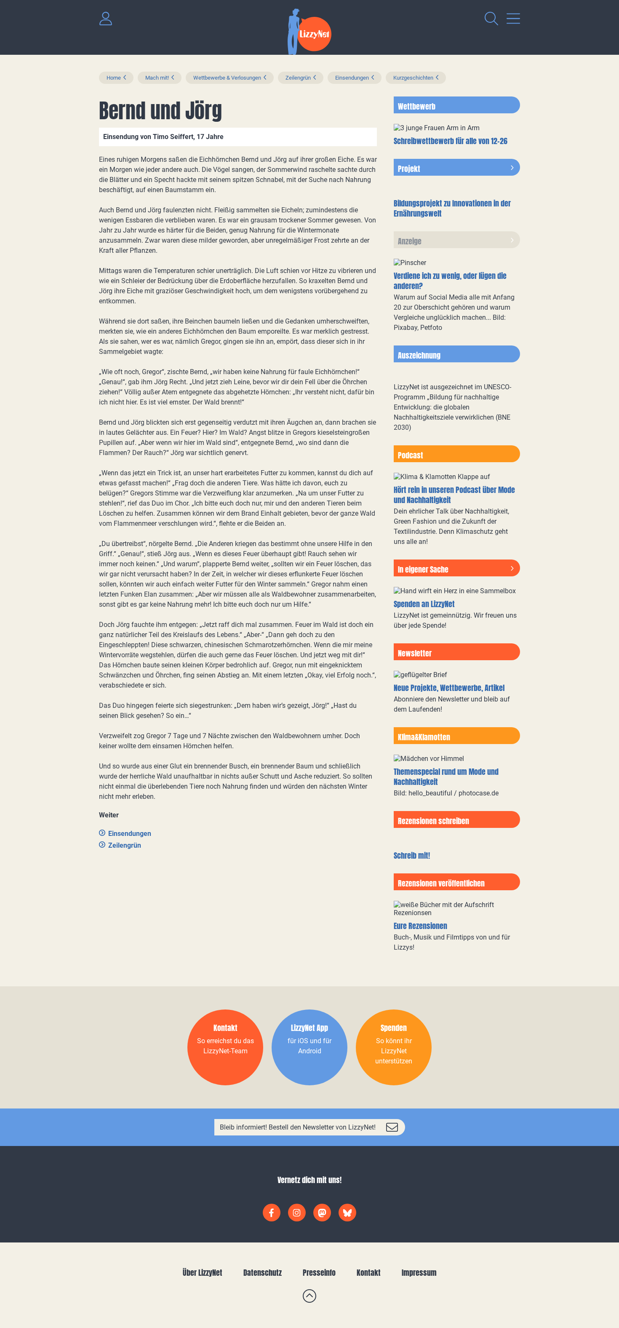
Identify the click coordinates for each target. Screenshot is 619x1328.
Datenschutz (262, 1272)
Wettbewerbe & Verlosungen (227, 78)
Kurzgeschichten (413, 78)
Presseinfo (319, 1272)
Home (114, 78)
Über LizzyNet (202, 1272)
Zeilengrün (298, 78)
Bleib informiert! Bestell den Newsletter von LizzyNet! (298, 1127)
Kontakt (369, 1272)
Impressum (419, 1272)
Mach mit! (157, 78)
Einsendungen (352, 78)
